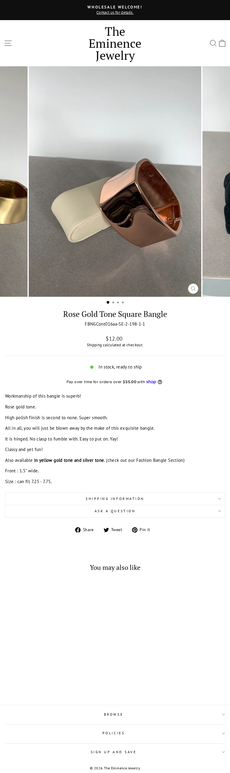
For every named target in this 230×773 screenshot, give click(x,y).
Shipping (94, 344)
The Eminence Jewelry (115, 43)
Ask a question (115, 511)
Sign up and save (114, 752)
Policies (113, 733)
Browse (113, 714)
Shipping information (115, 498)
